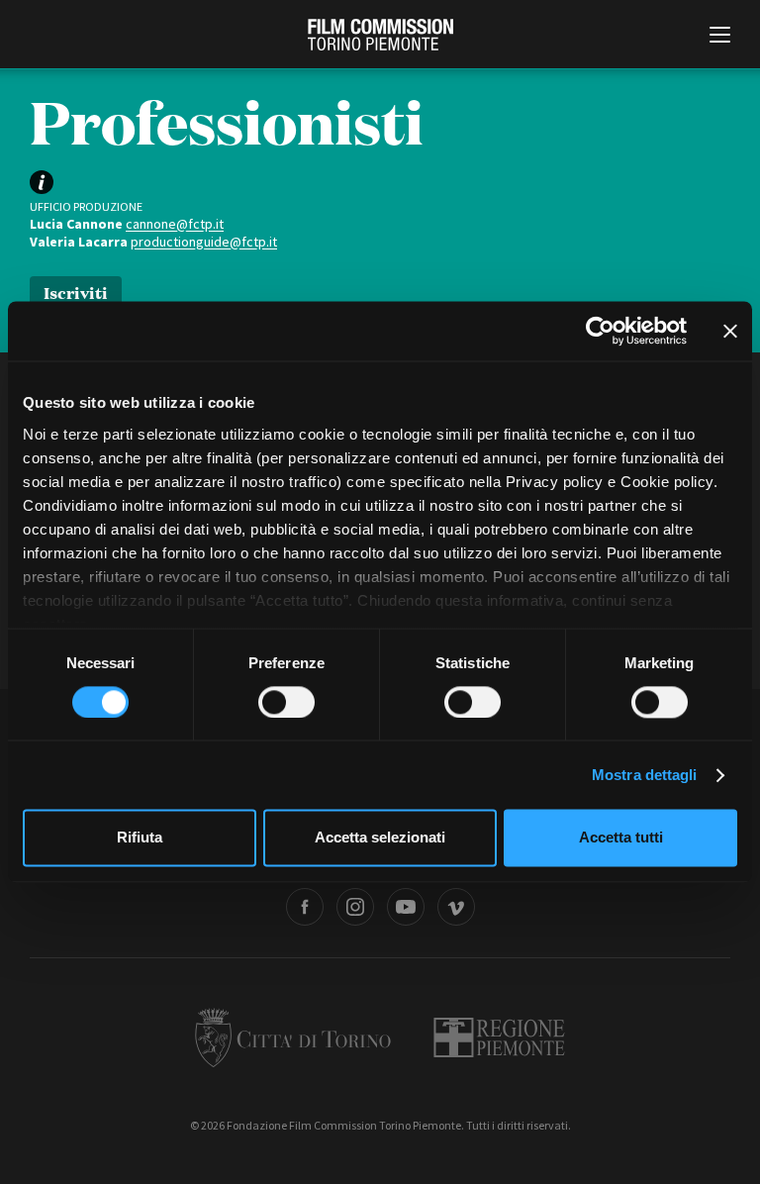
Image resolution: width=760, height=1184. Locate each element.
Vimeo (456, 907)
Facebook (305, 907)
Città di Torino (293, 1037)
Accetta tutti (621, 838)
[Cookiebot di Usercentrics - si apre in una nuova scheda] (600, 330)
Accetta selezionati (380, 838)
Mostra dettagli (645, 774)
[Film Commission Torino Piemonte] (380, 34)
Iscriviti (76, 291)
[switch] (286, 702)
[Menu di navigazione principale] (720, 37)
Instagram (355, 907)
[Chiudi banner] (730, 331)
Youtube (406, 907)
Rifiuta (139, 838)
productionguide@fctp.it (204, 241)
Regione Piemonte (499, 1037)
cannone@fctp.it (175, 224)
